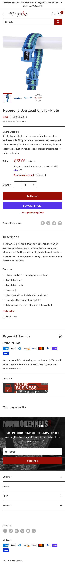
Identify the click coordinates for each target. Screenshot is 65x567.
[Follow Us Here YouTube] (28, 531)
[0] (59, 13)
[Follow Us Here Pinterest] (22, 531)
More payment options (33, 212)
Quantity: (7, 184)
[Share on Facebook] (43, 223)
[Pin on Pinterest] (48, 223)
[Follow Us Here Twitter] (11, 531)
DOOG (5, 117)
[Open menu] (4, 14)
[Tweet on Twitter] (54, 223)
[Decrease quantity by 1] (17, 185)
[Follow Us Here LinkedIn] (34, 531)
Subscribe (32, 460)
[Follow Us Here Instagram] (17, 531)
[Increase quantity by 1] (33, 185)
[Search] (58, 22)
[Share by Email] (60, 223)
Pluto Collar (9, 310)
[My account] (53, 13)
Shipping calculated (24, 175)
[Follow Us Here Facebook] (5, 531)
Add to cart (32, 195)
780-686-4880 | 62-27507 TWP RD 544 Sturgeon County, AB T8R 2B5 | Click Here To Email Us (32, 4)
